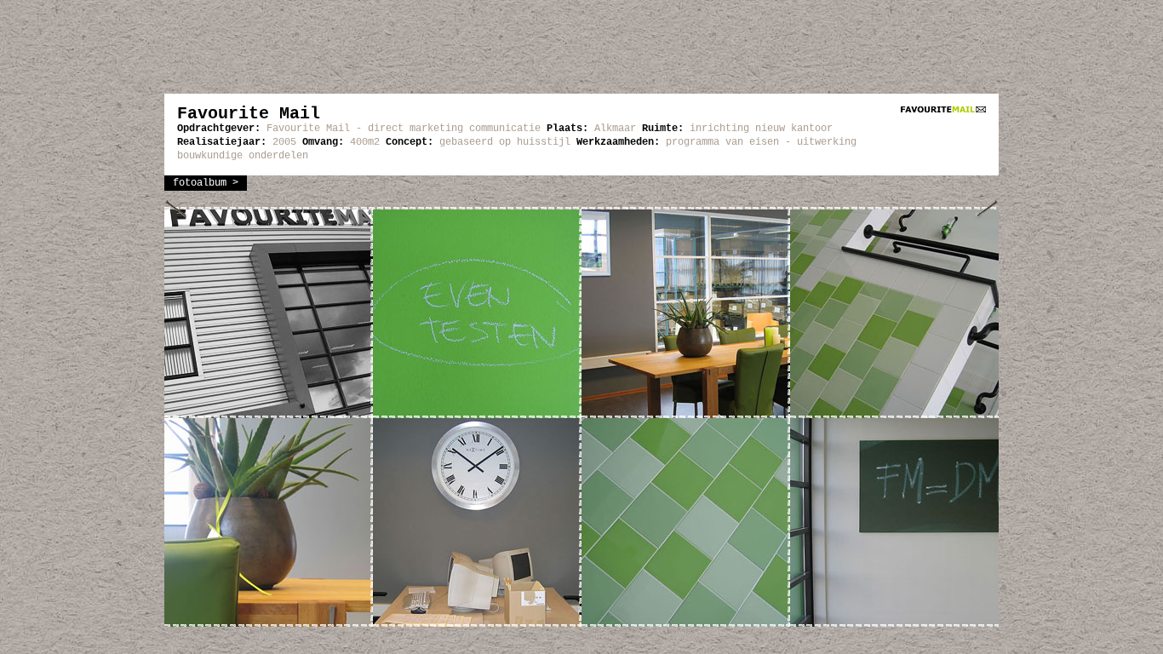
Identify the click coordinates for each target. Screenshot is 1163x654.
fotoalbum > (205, 183)
